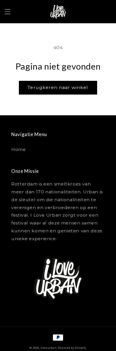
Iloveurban (49, 348)
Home (18, 149)
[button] (7, 11)
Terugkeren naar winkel (58, 87)
